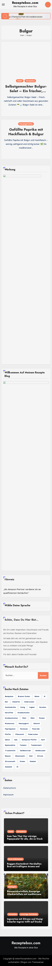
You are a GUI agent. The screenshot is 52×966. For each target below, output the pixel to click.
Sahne (7, 740)
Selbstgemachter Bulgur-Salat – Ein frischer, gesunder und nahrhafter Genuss (26, 93)
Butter (37, 696)
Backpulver (9, 696)
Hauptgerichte (26, 124)
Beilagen (12, 887)
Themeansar (38, 962)
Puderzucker (33, 734)
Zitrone (40, 756)
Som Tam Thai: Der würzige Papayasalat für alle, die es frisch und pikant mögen (25, 839)
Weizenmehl (20, 756)
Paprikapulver (10, 729)
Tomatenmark (36, 745)
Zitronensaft (10, 761)
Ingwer (32, 707)
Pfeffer (8, 734)
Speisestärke (10, 745)
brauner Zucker (24, 696)
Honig (22, 707)
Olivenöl (36, 724)
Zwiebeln (8, 767)
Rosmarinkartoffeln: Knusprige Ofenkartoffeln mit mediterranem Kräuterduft (25, 894)
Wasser (8, 756)
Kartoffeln (9, 713)
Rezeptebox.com (25, 2)
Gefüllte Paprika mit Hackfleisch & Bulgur (26, 132)
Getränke (12, 914)
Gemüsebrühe (10, 707)
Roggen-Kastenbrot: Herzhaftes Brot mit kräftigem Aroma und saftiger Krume (24, 866)
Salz (15, 740)
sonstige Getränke (28, 914)
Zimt (31, 756)
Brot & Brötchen (15, 859)
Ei (44, 696)
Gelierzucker (29, 702)
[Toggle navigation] (3, 4)
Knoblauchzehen (11, 718)
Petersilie (36, 729)
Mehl (24, 718)
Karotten (42, 707)
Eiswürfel (16, 702)
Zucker (22, 761)
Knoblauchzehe (24, 713)
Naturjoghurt (24, 724)
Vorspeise (30, 81)
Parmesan (24, 729)
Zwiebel (33, 761)
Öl (17, 767)
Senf (43, 740)
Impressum (8, 794)
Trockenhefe (10, 751)
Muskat (42, 718)
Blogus (24, 962)
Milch (33, 718)
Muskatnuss (9, 724)
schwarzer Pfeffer (29, 740)
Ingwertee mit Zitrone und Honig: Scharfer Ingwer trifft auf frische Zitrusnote (25, 921)
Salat (19, 81)
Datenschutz (9, 788)
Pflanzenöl (19, 734)
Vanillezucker (40, 751)
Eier (6, 702)
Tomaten (23, 745)
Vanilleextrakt (25, 751)
